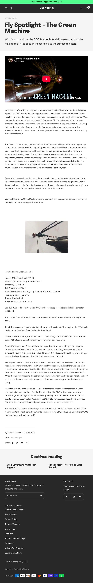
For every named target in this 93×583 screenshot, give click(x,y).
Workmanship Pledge (14, 509)
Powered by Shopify (21, 569)
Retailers (9, 533)
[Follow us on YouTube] (80, 496)
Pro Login (9, 543)
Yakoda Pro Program (14, 548)
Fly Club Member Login (15, 538)
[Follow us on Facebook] (67, 496)
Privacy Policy (11, 519)
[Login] (82, 8)
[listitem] (12, 443)
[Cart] (87, 8)
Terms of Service (12, 524)
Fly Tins (39, 181)
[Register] (41, 495)
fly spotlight (11, 18)
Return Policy (11, 514)
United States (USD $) (15, 562)
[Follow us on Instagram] (73, 496)
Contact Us (10, 529)
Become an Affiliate (13, 553)
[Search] (11, 8)
